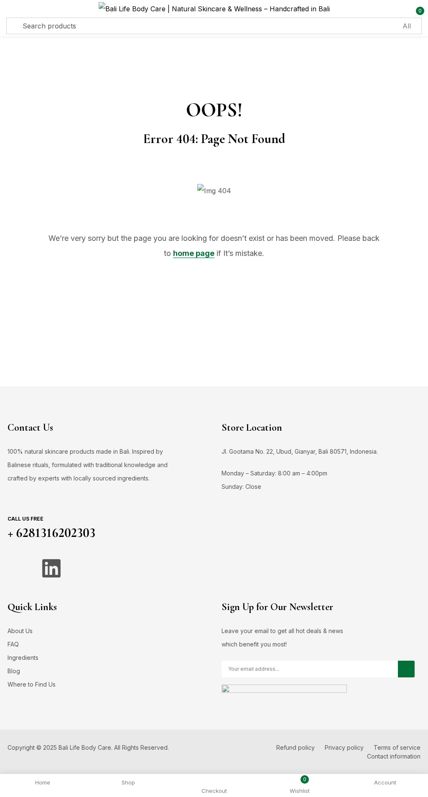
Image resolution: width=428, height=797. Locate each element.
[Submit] (406, 669)
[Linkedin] (51, 568)
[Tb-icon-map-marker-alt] (118, 568)
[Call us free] (15, 504)
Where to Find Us (32, 684)
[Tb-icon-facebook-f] (18, 568)
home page (193, 253)
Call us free (25, 519)
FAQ (13, 644)
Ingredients (23, 657)
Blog (14, 670)
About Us (20, 630)
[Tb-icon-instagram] (84, 568)
